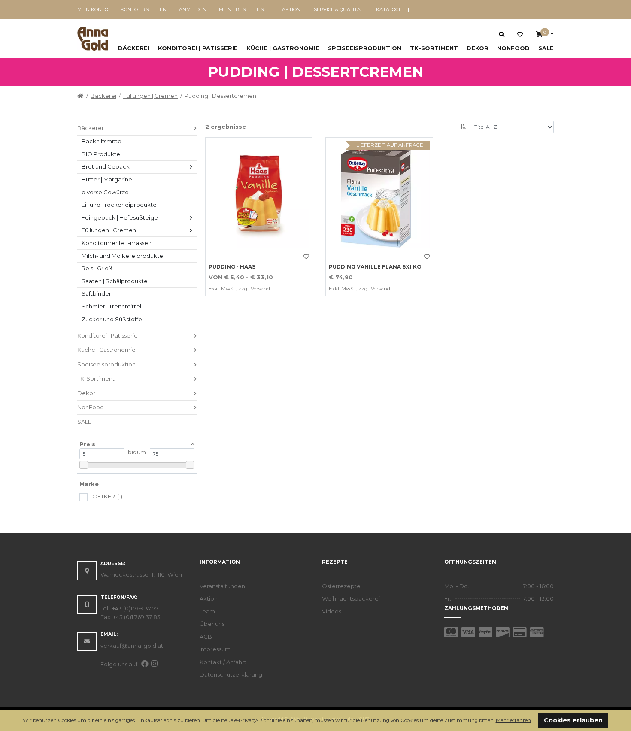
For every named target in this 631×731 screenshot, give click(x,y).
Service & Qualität (339, 9)
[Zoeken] (501, 34)
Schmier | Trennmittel (111, 306)
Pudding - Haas (232, 267)
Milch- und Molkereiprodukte (122, 255)
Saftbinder (96, 293)
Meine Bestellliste (244, 9)
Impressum (215, 649)
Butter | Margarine (107, 179)
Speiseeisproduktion (364, 48)
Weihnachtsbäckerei (351, 598)
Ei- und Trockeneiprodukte (119, 204)
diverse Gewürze (105, 192)
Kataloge (389, 9)
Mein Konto (92, 9)
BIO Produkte (101, 154)
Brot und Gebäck (106, 166)
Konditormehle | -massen (117, 242)
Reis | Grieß (97, 268)
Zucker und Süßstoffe (112, 319)
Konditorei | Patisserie (198, 48)
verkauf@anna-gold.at (131, 645)
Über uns (212, 623)
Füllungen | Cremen (150, 95)
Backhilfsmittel (102, 141)
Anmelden (192, 9)
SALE (546, 48)
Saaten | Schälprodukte (115, 281)
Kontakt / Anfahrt (223, 662)
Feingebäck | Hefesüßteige (120, 217)
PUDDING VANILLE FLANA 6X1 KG (375, 267)
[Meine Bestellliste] (520, 34)
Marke (89, 483)
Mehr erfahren (513, 720)
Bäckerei (133, 48)
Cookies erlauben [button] (573, 720)
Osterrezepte (341, 586)
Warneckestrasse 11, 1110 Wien (141, 574)
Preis (87, 444)
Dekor (477, 48)
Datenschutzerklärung (231, 674)
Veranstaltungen (222, 586)
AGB (206, 636)
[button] (534, 721)
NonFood (513, 48)
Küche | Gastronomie (282, 48)
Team (207, 611)
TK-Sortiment (434, 48)
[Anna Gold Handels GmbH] (92, 38)
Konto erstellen (144, 9)
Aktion (291, 9)
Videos (331, 611)
